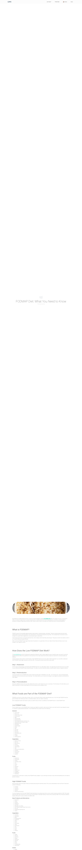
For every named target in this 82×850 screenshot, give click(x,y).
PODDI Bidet (57, 1)
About (72, 1)
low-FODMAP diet (17, 654)
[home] (12, 2)
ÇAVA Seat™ (49, 1)
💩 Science (65, 1)
